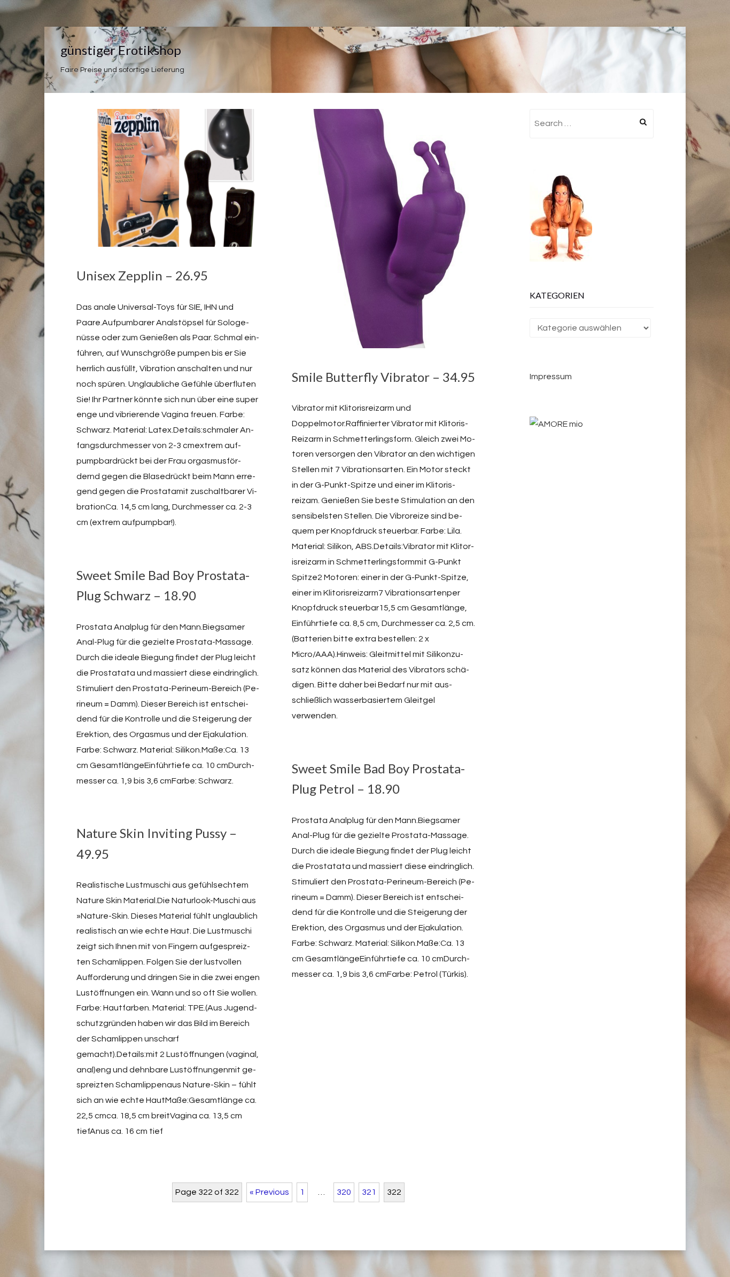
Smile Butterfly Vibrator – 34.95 (383, 377)
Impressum (551, 376)
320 (344, 1192)
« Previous (269, 1192)
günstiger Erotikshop (120, 50)
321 (369, 1192)
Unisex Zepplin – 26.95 (142, 275)
